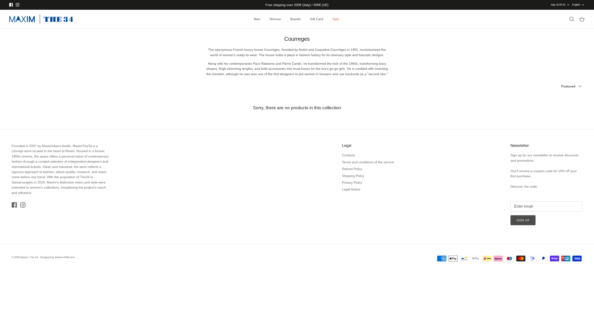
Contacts (348, 155)
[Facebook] (11, 4)
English (576, 4)
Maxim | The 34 (29, 257)
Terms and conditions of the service (368, 162)
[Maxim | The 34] (41, 19)
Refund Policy (352, 169)
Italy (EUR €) (558, 4)
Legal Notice (351, 189)
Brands (295, 19)
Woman (275, 19)
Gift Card (316, 19)
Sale (336, 19)
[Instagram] (17, 4)
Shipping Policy (353, 176)
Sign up (523, 220)
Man (257, 19)
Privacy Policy (352, 182)
